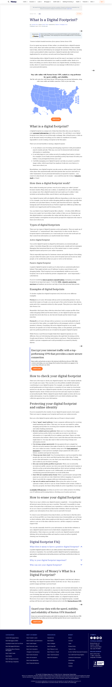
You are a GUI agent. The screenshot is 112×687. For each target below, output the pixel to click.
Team (69, 643)
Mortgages (47, 1)
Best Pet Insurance (52, 657)
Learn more (69, 8)
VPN (40, 13)
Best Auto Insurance (32, 649)
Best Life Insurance (32, 657)
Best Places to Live (52, 649)
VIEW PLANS (56, 119)
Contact (70, 640)
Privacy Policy (72, 646)
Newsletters (50, 637)
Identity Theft (33, 13)
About (70, 637)
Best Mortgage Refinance (13, 646)
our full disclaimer (74, 678)
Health (77, 1)
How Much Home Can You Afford (14, 643)
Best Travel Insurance (53, 654)
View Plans (37, 621)
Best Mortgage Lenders (12, 640)
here (75, 682)
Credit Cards (56, 1)
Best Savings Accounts (12, 659)
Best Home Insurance (32, 654)
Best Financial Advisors (33, 663)
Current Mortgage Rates (12, 637)
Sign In (102, 1)
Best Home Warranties (32, 660)
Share (79, 13)
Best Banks (9, 656)
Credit (24, 1)
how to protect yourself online (53, 280)
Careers (70, 666)
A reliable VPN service (38, 490)
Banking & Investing (68, 1)
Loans (39, 1)
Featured (85, 1)
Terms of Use (71, 649)
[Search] (8, 2)
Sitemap (70, 663)
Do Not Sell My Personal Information (77, 652)
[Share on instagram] (97, 638)
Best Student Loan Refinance (34, 640)
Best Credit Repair (31, 643)
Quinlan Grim (35, 24)
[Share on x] (94, 638)
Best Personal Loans (32, 646)
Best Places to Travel (53, 652)
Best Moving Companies (12, 661)
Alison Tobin (45, 24)
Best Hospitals (51, 646)
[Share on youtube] (100, 638)
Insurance (31, 1)
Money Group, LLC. (48, 674)
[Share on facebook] (91, 638)
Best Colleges (51, 643)
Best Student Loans (32, 637)
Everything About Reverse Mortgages (13, 650)
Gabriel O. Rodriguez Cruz (61, 24)
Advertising (71, 660)
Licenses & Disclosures (74, 657)
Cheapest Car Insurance (33, 652)
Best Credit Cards (10, 653)
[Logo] (13, 2)
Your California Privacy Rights (76, 654)
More (92, 1)
